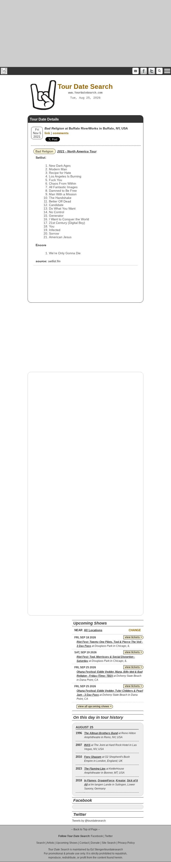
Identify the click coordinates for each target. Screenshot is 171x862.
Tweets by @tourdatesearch (89, 820)
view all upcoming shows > (95, 706)
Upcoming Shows (66, 842)
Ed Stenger (97, 849)
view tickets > (133, 637)
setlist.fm (54, 261)
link (47, 133)
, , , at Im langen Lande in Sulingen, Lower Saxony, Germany (111, 784)
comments (61, 133)
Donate (95, 842)
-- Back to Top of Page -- (85, 829)
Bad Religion (44, 151)
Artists (50, 842)
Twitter (109, 836)
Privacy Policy (126, 842)
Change (135, 630)
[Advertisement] (85, 33)
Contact (84, 842)
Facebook (97, 836)
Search (40, 842)
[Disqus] (85, 432)
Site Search (109, 842)
